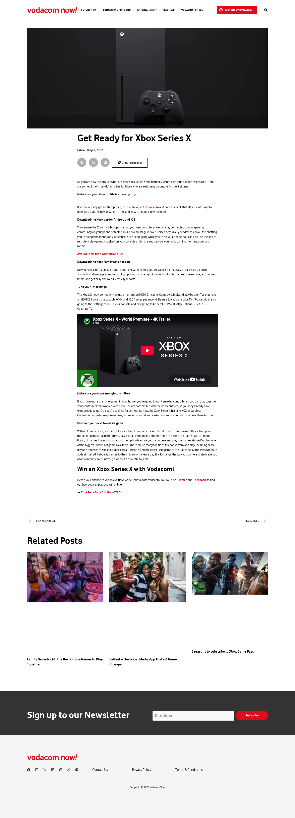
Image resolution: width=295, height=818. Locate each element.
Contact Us (100, 770)
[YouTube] (36, 769)
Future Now (88, 10)
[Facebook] (28, 769)
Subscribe (251, 715)
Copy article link (131, 163)
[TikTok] (68, 769)
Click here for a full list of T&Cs (101, 492)
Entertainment (147, 10)
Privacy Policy (141, 770)
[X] (44, 769)
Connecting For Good (117, 10)
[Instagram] (60, 769)
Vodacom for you (192, 10)
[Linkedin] (52, 769)
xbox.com (152, 207)
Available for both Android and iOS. (100, 254)
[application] (98, 10)
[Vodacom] (76, 769)
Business (169, 10)
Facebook (199, 480)
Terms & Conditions (189, 770)
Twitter (182, 480)
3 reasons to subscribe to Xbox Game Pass (223, 651)
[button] (237, 10)
